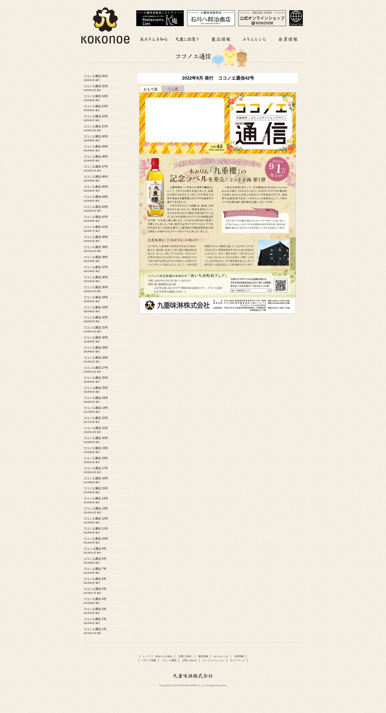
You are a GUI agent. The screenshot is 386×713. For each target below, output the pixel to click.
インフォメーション (213, 660)
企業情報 (288, 39)
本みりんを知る (154, 39)
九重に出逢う (187, 39)
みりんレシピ (254, 39)
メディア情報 (148, 660)
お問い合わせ (189, 660)
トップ (146, 656)
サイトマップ (237, 660)
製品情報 (221, 39)
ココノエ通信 (169, 660)
